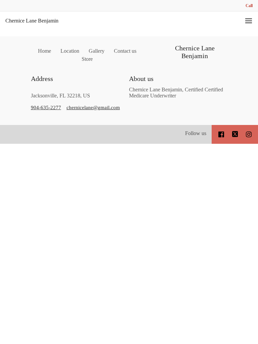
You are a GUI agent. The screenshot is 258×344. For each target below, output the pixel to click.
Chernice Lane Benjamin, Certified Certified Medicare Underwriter (176, 92)
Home (44, 51)
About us (141, 78)
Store (87, 59)
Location (69, 51)
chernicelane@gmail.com (93, 107)
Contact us (125, 51)
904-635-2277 (46, 107)
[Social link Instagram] (249, 134)
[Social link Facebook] (221, 134)
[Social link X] (235, 134)
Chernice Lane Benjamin (31, 21)
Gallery (96, 51)
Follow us (195, 133)
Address (42, 78)
